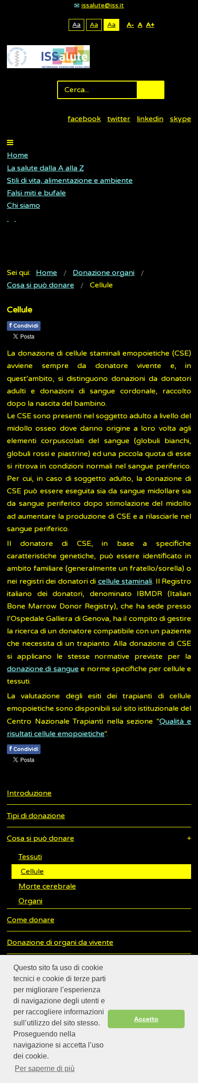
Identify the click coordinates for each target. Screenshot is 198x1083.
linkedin (150, 118)
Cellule (32, 871)
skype (180, 118)
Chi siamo (23, 205)
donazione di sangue (43, 668)
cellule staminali (125, 581)
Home (17, 155)
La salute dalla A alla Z (45, 168)
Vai (150, 90)
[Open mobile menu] (10, 142)
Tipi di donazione (36, 815)
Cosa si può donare (40, 838)
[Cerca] (11, 218)
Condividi (23, 325)
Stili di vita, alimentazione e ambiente (70, 180)
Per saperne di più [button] (45, 1068)
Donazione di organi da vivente (60, 942)
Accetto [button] (146, 1019)
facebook (84, 118)
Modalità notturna (59, 25)
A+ (150, 25)
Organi (30, 901)
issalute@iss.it (103, 5)
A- (130, 25)
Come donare (30, 920)
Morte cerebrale (47, 886)
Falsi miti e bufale (36, 193)
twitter (118, 118)
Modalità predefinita (45, 25)
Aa (76, 25)
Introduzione (29, 793)
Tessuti (30, 856)
